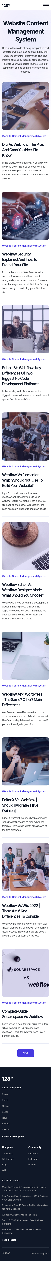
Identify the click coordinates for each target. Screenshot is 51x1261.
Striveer (6, 1123)
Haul (4, 1117)
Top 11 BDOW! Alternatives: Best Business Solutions (22, 1222)
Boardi (5, 1100)
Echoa (5, 1112)
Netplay (6, 1106)
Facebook (33, 1153)
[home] (6, 5)
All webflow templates (13, 1136)
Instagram (33, 1159)
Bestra (5, 1094)
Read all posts (9, 1239)
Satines (5, 1129)
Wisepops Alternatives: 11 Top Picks (19, 1214)
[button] (46, 5)
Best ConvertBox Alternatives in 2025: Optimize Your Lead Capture (25, 1198)
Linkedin (32, 1164)
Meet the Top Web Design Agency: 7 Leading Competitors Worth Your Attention (24, 1189)
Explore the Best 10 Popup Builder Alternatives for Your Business (25, 1207)
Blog (4, 1164)
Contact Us (7, 1153)
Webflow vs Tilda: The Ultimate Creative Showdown (21, 1231)
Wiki (4, 1170)
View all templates (40, 1253)
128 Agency (8, 1159)
